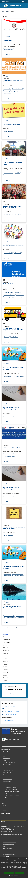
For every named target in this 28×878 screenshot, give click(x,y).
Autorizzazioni (8, 798)
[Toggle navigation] (2, 5)
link (14, 870)
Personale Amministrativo (9, 762)
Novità (7, 11)
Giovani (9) (5, 653)
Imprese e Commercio (8, 777)
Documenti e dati (7, 764)
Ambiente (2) (6, 637)
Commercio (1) (6, 642)
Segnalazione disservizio (8, 844)
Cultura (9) (5, 648)
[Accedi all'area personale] (23, 1)
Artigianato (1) (6, 639)
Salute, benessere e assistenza (12, 795)
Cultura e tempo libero (8, 773)
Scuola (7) (5, 667)
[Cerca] (25, 6)
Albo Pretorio (6, 856)
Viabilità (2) (5, 680)
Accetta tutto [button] (9, 872)
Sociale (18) (5, 672)
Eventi (4, 818)
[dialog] (14, 867)
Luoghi (4, 816)
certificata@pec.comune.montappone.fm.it (12, 834)
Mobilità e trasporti (7, 781)
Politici (4, 760)
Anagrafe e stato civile (8, 770)
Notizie (7, 158)
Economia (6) (6, 650)
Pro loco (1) (5, 664)
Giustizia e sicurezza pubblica (11, 789)
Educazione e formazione (10, 787)
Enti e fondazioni (6, 758)
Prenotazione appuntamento (9, 842)
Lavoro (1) (5, 656)
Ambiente (7, 793)
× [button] (26, 858)
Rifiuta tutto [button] (19, 872)
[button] (14, 875)
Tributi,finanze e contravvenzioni (12, 791)
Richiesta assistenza (7, 848)
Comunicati (8, 36)
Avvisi (7, 76)
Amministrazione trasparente (9, 854)
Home (3, 11)
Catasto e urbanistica (7, 779)
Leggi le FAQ (5, 846)
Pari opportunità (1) (7, 658)
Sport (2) (5, 675)
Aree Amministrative (7, 754)
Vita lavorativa (6, 775)
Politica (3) (5, 661)
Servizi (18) (5, 669)
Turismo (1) (5, 678)
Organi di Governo (7, 752)
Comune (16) (6, 645)
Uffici (4, 756)
